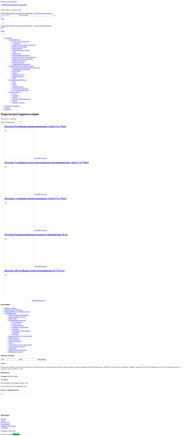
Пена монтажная (17, 87)
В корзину (43, 158)
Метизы (15, 101)
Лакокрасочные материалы (17, 80)
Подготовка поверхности (20, 90)
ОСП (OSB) (16, 71)
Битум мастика (17, 322)
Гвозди (14, 94)
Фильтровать (42, 359)
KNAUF (3, 419)
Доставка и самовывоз (12, 106)
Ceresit (3, 421)
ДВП (14, 78)
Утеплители (16, 43)
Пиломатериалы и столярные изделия (21, 66)
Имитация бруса (17, 76)
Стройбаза (4, 428)
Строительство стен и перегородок (24, 45)
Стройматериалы (14, 40)
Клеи (14, 83)
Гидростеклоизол (18, 325)
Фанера (14, 73)
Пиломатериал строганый (21, 69)
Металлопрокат (17, 48)
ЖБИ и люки (16, 54)
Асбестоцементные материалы (22, 59)
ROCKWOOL (5, 422)
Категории (8, 38)
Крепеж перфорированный (21, 99)
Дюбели (15, 97)
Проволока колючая (18, 60)
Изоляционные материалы (21, 55)
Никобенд (15, 329)
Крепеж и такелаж (15, 92)
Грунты (14, 85)
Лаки (14, 81)
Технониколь (5, 424)
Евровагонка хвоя (18, 74)
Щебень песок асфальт (19, 47)
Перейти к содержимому (9, 1)
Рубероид (15, 334)
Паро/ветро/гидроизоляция (21, 331)
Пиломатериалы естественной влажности (26, 67)
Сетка (14, 52)
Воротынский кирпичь (8, 426)
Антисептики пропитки (20, 88)
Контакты (8, 109)
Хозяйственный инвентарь (21, 64)
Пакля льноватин (18, 62)
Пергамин (15, 332)
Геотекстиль (16, 324)
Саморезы (15, 95)
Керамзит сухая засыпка (20, 327)
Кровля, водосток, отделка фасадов (24, 57)
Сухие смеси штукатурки (20, 41)
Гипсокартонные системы (21, 50)
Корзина (7, 107)
